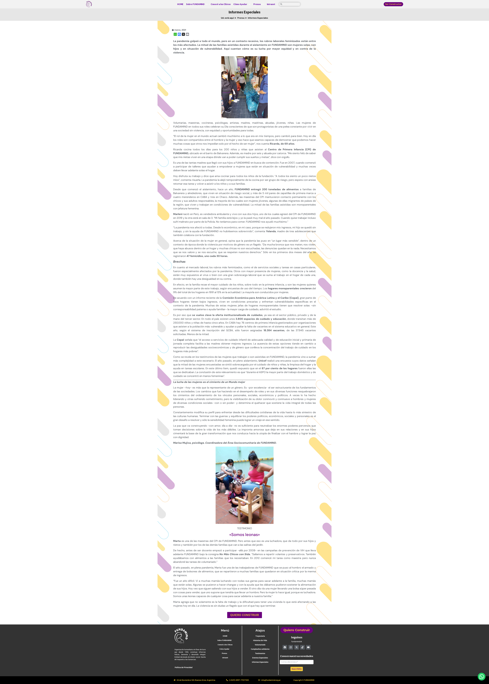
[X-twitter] (296, 647)
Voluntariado (260, 645)
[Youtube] (308, 647)
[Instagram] (290, 647)
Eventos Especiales (260, 658)
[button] (481, 676)
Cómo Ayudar (240, 4)
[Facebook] (285, 647)
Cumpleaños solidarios (260, 649)
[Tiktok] (302, 647)
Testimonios (260, 653)
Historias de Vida (260, 640)
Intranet (271, 4)
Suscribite (297, 669)
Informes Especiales (244, 12)
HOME (180, 4)
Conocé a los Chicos (221, 4)
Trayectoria (260, 636)
